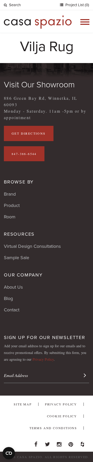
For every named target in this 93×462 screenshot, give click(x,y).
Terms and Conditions (53, 428)
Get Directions (29, 133)
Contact (11, 310)
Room (10, 217)
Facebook (36, 443)
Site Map (23, 404)
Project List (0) (76, 5)
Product (12, 205)
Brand (10, 194)
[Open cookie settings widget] (9, 453)
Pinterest (71, 443)
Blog (8, 298)
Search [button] (15, 5)
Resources (19, 234)
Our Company (23, 275)
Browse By (19, 182)
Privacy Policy (43, 359)
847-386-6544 (24, 154)
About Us (13, 287)
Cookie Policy (62, 416)
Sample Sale (16, 257)
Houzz (82, 443)
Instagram (59, 443)
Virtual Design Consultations (32, 246)
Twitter (47, 443)
